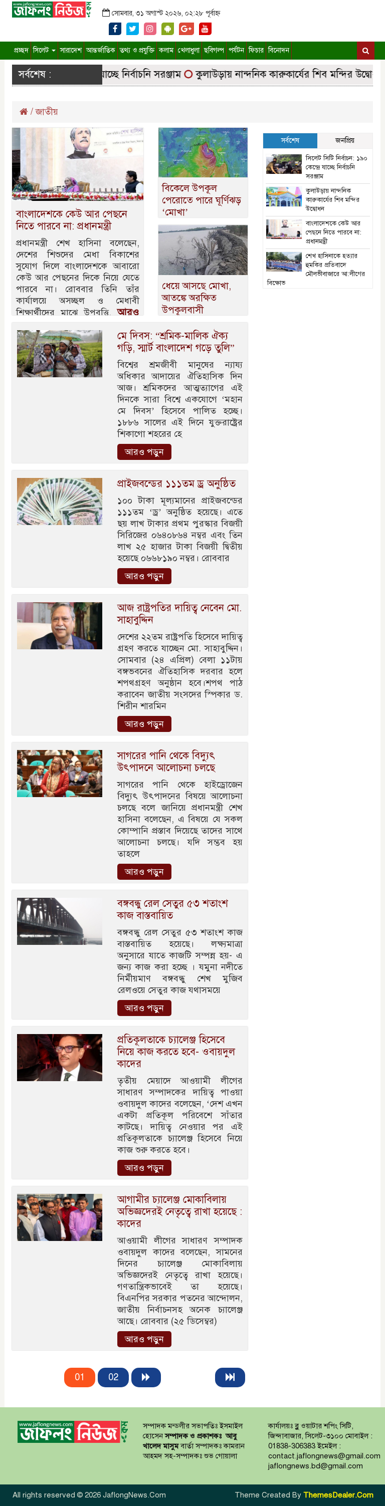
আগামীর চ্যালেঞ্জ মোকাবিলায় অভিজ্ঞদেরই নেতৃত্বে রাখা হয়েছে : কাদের (179, 1211)
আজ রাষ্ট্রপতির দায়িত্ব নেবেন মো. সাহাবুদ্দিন (179, 614)
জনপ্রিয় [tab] (344, 140)
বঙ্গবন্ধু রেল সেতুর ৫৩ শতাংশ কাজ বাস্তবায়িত (172, 909)
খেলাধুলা (189, 50)
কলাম (166, 50)
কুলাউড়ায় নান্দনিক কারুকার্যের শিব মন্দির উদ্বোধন (276, 74)
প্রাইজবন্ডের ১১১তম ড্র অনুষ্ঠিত (176, 483)
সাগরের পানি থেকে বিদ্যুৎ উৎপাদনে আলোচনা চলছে (166, 761)
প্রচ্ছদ (21, 50)
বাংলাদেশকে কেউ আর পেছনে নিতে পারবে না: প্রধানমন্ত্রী (71, 220)
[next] (146, 1377)
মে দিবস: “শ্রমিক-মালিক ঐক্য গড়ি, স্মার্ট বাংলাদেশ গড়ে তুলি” (176, 342)
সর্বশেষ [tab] (290, 140)
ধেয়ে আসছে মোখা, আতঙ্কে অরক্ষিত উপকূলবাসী (196, 298)
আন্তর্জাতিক (100, 50)
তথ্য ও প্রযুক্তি (137, 50)
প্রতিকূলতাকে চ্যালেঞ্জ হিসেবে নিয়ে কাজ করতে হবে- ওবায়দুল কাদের (176, 1052)
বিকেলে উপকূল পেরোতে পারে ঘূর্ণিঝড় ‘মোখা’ (201, 200)
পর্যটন (236, 50)
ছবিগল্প (214, 50)
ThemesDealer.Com (338, 1494)
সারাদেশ (71, 50)
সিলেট (42, 50)
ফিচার (256, 50)
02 (113, 1377)
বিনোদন (278, 50)
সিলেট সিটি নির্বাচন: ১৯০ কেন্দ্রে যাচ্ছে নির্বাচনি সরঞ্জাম (336, 167)
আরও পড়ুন (144, 451)
